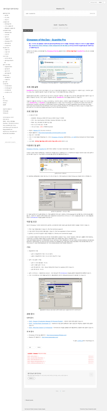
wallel (95, 409)
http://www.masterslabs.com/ (50, 337)
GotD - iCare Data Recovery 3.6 (34, 359)
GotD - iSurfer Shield (32, 356)
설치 (7, 36)
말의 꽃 (7, 68)
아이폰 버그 (8, 92)
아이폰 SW (8, 85)
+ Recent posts (29, 400)
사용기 (7, 51)
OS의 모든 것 (6, 119)
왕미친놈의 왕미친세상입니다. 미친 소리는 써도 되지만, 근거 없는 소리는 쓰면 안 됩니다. (48, 375)
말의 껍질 (8, 73)
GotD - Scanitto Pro (30, 13)
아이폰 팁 (8, 90)
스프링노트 (80, 340)
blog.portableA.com (7, 129)
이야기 (5, 56)
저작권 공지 (5, 113)
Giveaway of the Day (57, 137)
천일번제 (8, 66)
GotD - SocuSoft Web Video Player (35, 357)
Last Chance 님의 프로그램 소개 (10, 127)
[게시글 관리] (34, 347)
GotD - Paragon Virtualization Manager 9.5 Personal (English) (46, 321)
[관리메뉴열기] (104, 2)
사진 (7, 54)
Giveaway (8, 41)
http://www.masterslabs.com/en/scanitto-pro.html (52, 132)
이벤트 (7, 79)
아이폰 (5, 83)
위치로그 (5, 102)
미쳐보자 (6, 75)
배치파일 (8, 23)
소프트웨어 (7, 30)
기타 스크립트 (9, 26)
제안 (7, 19)
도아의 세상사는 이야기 (8, 117)
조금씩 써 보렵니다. (7, 109)
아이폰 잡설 (8, 88)
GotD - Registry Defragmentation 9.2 (35, 361)
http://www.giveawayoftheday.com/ (56, 335)
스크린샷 (8, 45)
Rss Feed (26, 409)
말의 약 (7, 71)
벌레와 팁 (6, 13)
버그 (7, 17)
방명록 (4, 104)
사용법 (7, 39)
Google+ (43, 409)
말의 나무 (6, 64)
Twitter (31, 409)
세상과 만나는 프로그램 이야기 (10, 131)
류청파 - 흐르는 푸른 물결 (9, 121)
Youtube (39, 409)
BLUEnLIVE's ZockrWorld (9, 133)
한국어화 (8, 43)
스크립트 (6, 21)
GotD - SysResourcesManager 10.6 (35, 362)
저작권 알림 (5, 111)
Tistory (86, 409)
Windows (8, 32)
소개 (7, 34)
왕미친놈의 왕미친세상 (10, 9)
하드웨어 (6, 47)
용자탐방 (8, 77)
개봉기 (7, 49)
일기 (5, 81)
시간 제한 (73, 137)
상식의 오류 (8, 58)
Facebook (36, 409)
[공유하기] (32, 347)
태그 (4, 98)
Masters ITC (36, 130)
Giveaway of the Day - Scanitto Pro (46, 39)
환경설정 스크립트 (10, 28)
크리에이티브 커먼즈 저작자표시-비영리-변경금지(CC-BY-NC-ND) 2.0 (51, 45)
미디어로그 (5, 100)
